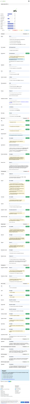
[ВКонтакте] (9, 381)
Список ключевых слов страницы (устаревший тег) (15, 129)
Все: (3, 30)
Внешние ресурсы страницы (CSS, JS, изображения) (15, 92)
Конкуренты (2, 20)
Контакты (2, 390)
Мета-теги (2, 15)
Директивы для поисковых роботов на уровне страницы (16, 139)
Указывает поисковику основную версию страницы (15, 133)
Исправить (27, 53)
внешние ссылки (12, 263)
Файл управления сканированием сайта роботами (15, 236)
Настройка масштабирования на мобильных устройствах (16, 146)
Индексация (2, 18)
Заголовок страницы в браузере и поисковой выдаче (15, 120)
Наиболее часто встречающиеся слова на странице (15, 218)
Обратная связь (3, 391)
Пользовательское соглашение (5, 395)
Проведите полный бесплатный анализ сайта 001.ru (9, 379)
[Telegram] (8, 381)
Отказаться (26, 402)
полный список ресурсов (13, 95)
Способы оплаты (3, 393)
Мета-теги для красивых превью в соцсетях (14, 155)
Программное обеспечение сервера (13, 114)
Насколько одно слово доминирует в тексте (14, 205)
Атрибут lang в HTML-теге (12, 72)
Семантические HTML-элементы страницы (14, 175)
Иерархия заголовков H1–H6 (13, 198)
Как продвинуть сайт (17, 392)
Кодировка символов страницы (13, 66)
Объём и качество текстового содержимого (14, 182)
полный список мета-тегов (13, 169)
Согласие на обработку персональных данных (6, 396)
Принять (22, 402)
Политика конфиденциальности (5, 394)
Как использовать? (17, 393)
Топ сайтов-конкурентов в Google (13, 277)
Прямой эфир (16, 391)
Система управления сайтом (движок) (14, 108)
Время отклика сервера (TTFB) (13, 78)
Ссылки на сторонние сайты (13, 257)
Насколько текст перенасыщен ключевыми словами (15, 211)
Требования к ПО (3, 392)
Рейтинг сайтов (17, 390)
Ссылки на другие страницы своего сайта (14, 251)
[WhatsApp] (10, 381)
